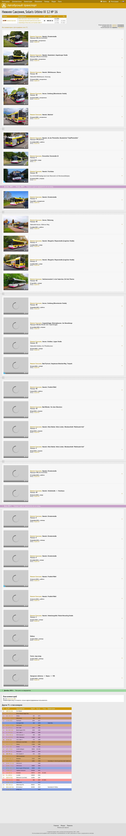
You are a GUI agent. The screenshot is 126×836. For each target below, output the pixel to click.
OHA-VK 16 (9, 735)
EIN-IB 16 (9, 773)
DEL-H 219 (9, 744)
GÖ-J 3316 (9, 749)
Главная (56, 825)
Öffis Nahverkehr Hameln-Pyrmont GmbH (29, 18)
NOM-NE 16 (9, 759)
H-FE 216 (9, 747)
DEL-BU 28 (9, 780)
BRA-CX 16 (9, 756)
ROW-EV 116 (10, 763)
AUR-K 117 (9, 742)
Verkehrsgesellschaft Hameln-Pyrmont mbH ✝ (30, 20)
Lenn (35, 161)
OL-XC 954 (9, 737)
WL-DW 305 (9, 730)
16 (3, 711)
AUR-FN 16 (9, 713)
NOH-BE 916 (10, 787)
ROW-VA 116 (10, 789)
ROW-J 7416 (10, 766)
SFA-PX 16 (9, 761)
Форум (63, 825)
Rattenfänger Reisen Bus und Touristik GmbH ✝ (30, 22)
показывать (121, 27)
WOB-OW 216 (10, 768)
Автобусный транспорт (22, 5)
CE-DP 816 (9, 728)
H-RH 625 (9, 770)
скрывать (114, 25)
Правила (69, 825)
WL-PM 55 (9, 751)
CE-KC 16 (9, 740)
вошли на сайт (11, 699)
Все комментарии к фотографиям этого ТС (15, 27)
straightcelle (36, 42)
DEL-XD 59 (9, 716)
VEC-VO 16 (9, 785)
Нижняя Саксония (11, 20)
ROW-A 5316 (10, 725)
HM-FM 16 (9, 754)
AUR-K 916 (9, 778)
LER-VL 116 (9, 711)
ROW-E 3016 (10, 718)
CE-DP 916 (9, 732)
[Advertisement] (63, 808)
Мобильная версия (63, 827)
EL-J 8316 (9, 775)
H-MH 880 (9, 721)
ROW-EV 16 (9, 782)
